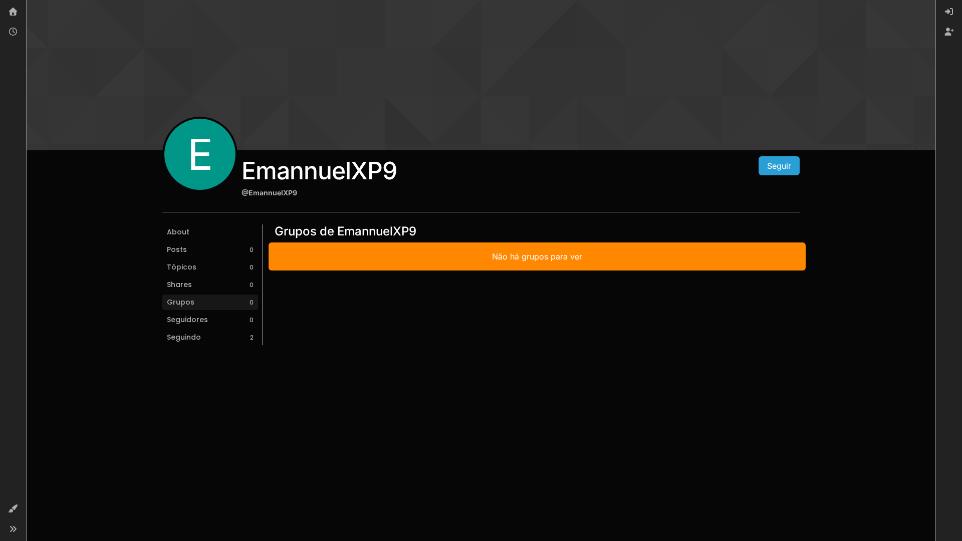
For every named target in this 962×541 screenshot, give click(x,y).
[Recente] (13, 32)
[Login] (949, 12)
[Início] (13, 12)
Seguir (779, 166)
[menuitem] (949, 12)
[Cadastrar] (949, 32)
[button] (13, 509)
